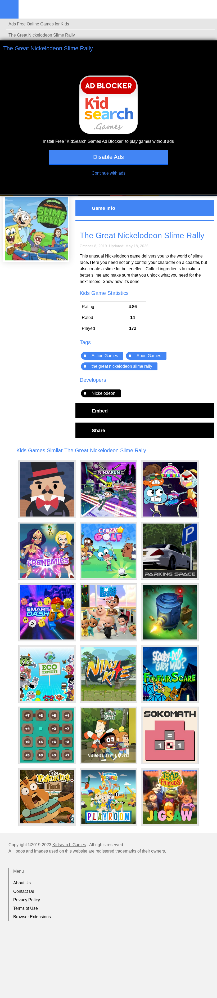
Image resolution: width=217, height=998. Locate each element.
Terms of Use (25, 908)
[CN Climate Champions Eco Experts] (47, 674)
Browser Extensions (32, 917)
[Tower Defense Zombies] (169, 612)
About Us (22, 883)
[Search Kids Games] (208, 9)
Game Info (103, 208)
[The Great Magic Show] (47, 489)
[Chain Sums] (47, 735)
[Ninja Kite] (108, 674)
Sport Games (149, 355)
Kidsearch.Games (69, 844)
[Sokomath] (169, 735)
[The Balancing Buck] (47, 796)
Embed (100, 410)
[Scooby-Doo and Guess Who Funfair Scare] (169, 674)
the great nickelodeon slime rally (122, 366)
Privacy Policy (26, 900)
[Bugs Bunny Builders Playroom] (108, 797)
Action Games (105, 355)
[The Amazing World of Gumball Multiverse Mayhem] (169, 489)
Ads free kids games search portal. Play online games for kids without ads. (52, 9)
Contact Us (23, 891)
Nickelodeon (103, 393)
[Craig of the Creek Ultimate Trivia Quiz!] (108, 735)
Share (98, 430)
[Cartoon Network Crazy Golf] (108, 550)
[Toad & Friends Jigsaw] (169, 797)
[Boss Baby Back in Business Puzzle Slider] (108, 612)
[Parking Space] (169, 550)
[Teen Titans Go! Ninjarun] (108, 489)
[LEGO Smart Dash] (47, 612)
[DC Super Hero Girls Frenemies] (47, 550)
